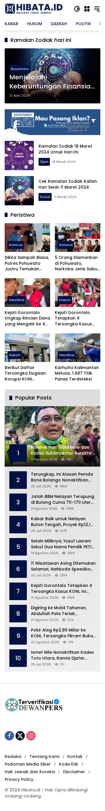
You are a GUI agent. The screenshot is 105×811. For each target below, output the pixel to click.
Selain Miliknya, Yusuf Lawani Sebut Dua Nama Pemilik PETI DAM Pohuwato (61, 544)
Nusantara (20, 68)
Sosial (45, 196)
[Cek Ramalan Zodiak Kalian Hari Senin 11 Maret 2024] (19, 190)
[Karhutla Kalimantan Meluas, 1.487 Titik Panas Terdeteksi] (77, 347)
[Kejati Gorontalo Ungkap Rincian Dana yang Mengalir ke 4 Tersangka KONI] (27, 292)
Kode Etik (68, 764)
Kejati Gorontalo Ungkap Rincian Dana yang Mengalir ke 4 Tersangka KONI (27, 318)
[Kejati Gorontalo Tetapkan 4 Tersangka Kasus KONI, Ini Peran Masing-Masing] (77, 292)
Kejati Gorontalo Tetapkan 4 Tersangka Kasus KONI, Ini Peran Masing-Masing (73, 318)
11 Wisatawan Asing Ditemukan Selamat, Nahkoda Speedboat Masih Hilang (63, 566)
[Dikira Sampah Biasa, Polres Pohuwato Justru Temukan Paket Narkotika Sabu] (27, 237)
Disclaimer (74, 772)
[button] (77, 8)
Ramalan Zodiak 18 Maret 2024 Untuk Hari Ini (65, 149)
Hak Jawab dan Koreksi (30, 772)
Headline (16, 300)
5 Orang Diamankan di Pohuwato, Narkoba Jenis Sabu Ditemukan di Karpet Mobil (76, 263)
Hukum (65, 300)
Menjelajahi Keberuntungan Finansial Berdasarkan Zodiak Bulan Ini (52, 82)
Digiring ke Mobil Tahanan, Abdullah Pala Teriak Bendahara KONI (59, 611)
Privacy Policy (19, 779)
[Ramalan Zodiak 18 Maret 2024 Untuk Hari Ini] (19, 155)
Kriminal (15, 245)
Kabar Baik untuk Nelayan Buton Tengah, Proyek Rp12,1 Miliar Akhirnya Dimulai (60, 521)
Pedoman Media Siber (28, 764)
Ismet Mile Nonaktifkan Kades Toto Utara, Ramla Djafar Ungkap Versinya (62, 655)
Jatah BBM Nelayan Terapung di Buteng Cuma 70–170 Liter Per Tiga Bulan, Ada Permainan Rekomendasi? (62, 499)
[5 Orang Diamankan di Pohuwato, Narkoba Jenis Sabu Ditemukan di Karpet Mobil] (77, 237)
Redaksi (13, 756)
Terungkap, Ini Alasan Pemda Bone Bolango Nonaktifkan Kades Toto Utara (62, 477)
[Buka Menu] (86, 8)
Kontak (75, 756)
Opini (44, 161)
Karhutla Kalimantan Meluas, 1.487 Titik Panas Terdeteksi (77, 373)
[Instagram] (31, 735)
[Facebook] (9, 735)
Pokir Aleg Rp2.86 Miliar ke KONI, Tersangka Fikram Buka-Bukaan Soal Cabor (63, 633)
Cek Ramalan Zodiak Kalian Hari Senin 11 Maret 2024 (67, 184)
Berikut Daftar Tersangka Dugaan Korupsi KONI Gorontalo (25, 373)
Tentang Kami (44, 756)
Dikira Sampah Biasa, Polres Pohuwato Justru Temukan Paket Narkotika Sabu (27, 263)
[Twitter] (20, 735)
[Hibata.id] (34, 8)
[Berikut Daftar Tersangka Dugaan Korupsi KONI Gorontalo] (27, 347)
